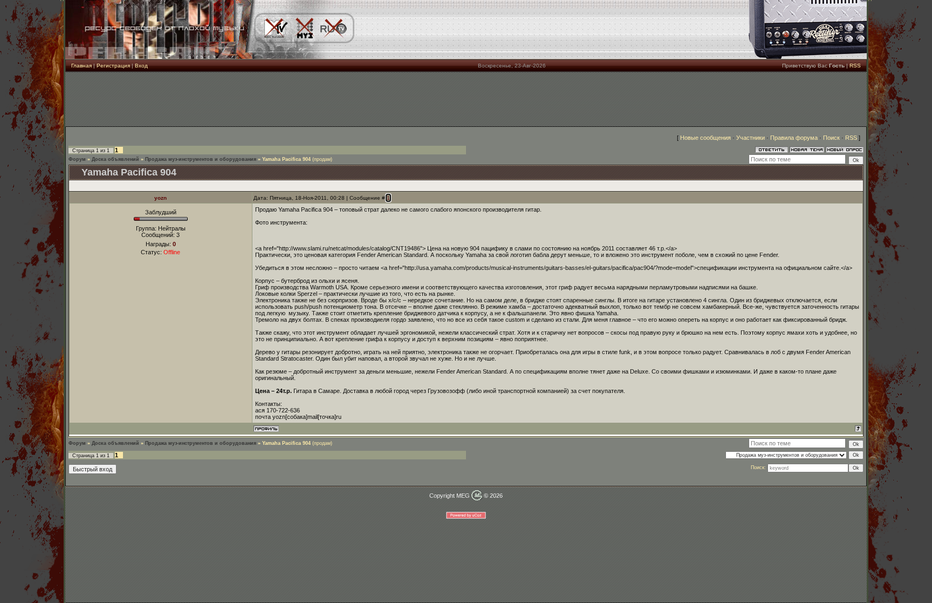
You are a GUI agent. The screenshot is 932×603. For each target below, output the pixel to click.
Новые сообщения (705, 137)
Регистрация (113, 66)
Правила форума (794, 137)
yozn (160, 198)
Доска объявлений (115, 159)
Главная (81, 66)
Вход (141, 66)
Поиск (831, 137)
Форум (77, 159)
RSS (855, 66)
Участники (750, 137)
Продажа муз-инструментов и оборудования (200, 159)
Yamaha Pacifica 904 (286, 159)
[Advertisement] (466, 99)
